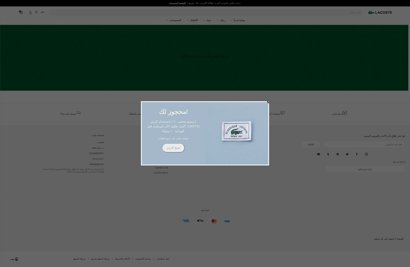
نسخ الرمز (173, 147)
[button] (269, 101)
